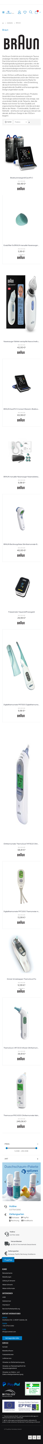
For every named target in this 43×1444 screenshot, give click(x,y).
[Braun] (21, 189)
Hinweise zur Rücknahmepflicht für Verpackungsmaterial (14, 1367)
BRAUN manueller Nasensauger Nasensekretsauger (22, 477)
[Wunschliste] (25, 12)
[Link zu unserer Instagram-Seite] (39, 1437)
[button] (5, 1181)
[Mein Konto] (19, 12)
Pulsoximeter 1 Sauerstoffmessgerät (21, 612)
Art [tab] (6, 1159)
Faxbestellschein (8, 1354)
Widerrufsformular (8, 1288)
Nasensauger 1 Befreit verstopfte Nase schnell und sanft (22, 341)
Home (3, 23)
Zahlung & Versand (8, 1281)
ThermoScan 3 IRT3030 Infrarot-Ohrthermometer (22, 1048)
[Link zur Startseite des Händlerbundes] (9, 1393)
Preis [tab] (7, 1144)
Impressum (6, 1305)
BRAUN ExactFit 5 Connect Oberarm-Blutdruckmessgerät (22, 409)
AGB (4, 1297)
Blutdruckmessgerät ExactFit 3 (21, 178)
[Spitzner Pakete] (21, 1181)
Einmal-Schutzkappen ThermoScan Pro (21, 979)
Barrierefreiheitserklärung (11, 1309)
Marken (10, 23)
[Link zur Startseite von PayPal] (12, 1385)
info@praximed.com (9, 1332)
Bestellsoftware (7, 1351)
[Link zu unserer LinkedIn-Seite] (30, 1437)
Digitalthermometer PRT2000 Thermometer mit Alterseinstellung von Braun (22, 911)
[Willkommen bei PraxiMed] (10, 12)
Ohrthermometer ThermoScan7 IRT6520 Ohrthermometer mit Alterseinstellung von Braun (22, 844)
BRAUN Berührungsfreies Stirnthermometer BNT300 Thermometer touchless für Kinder (22, 544)
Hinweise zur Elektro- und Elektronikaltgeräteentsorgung (12, 1373)
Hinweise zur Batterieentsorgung (13, 1362)
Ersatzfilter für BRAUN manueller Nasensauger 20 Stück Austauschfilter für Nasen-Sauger (22, 245)
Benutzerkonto (7, 1273)
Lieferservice (6, 1358)
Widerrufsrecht (7, 1285)
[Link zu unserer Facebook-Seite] (34, 1437)
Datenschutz (6, 1301)
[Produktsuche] (30, 12)
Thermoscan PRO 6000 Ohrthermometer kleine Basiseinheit (22, 1115)
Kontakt (5, 1347)
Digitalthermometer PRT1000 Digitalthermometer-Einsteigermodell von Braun (22, 704)
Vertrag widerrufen (12, 1338)
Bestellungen (6, 1277)
